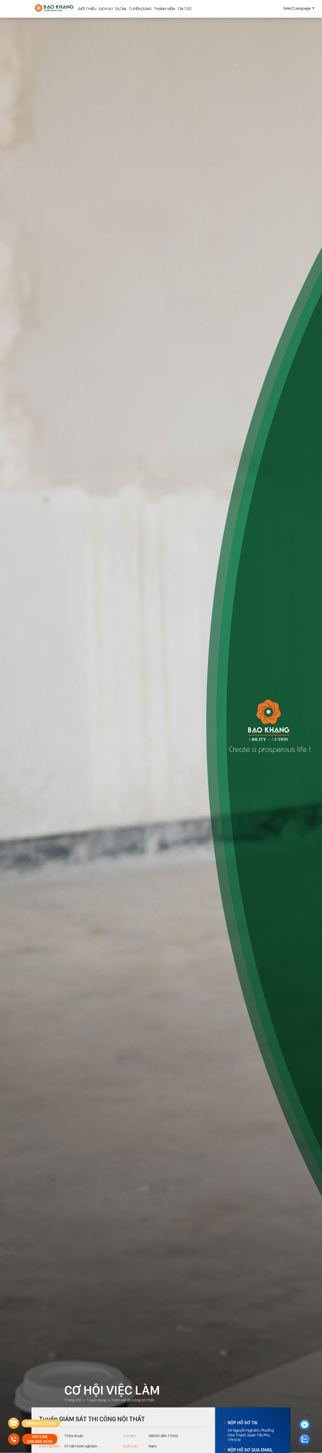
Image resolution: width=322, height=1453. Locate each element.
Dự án (120, 8)
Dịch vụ (106, 8)
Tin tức (184, 8)
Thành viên (164, 8)
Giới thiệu (87, 8)
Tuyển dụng (140, 8)
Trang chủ (73, 1400)
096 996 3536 (39, 1441)
